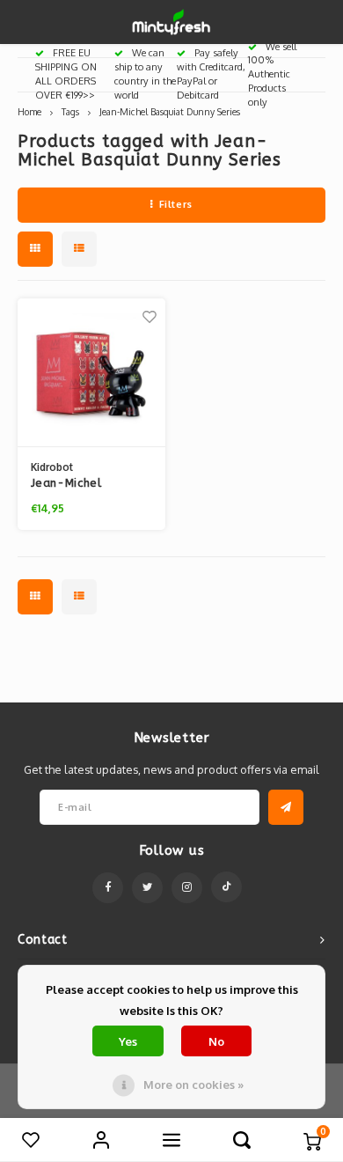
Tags (70, 111)
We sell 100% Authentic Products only (272, 74)
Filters (176, 204)
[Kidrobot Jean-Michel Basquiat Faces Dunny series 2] (91, 372)
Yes (128, 1041)
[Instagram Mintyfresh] (187, 887)
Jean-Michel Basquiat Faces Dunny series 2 (76, 484)
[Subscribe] (285, 807)
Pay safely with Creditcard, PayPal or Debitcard (211, 73)
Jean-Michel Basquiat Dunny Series (169, 111)
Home (29, 111)
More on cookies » (193, 1084)
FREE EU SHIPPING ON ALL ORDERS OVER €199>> (66, 73)
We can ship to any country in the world (145, 73)
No (216, 1041)
